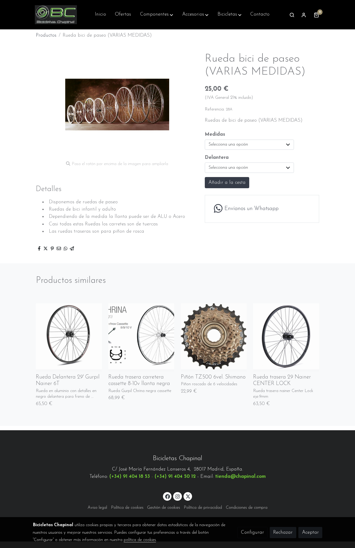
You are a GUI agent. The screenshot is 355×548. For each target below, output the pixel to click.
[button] (157, 14)
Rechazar (283, 532)
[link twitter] (188, 496)
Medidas (215, 134)
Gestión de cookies (163, 508)
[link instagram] (177, 496)
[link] (56, 14)
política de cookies (140, 540)
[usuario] (303, 14)
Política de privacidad (203, 508)
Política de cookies (127, 508)
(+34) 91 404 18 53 (129, 476)
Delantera (217, 157)
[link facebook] (167, 496)
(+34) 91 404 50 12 (175, 476)
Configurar (252, 532)
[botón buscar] (291, 14)
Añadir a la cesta (227, 182)
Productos (46, 35)
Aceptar (310, 532)
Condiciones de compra (246, 508)
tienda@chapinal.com (240, 476)
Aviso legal (97, 508)
